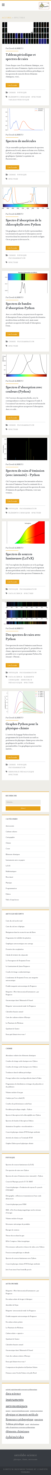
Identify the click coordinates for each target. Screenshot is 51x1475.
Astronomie (10, 826)
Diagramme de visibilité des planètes (18, 938)
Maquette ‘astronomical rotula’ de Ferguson (21, 1006)
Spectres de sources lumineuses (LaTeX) (25, 532)
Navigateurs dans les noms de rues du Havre (21, 932)
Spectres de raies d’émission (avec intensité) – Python (25, 449)
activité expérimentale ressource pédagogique (21, 1389)
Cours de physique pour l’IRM (16, 1204)
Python (8, 894)
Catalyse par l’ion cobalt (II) (15, 1098)
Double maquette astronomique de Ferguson (21, 986)
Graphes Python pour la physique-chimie (25, 702)
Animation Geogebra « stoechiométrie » (20, 1126)
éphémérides (15, 1437)
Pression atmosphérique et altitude (18, 1253)
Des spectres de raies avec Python (25, 613)
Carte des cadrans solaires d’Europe (18, 1017)
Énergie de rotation (12, 1230)
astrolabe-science (25, 1455)
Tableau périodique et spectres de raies (25, 33)
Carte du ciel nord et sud (14, 921)
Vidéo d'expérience (12, 900)
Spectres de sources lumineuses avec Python (21, 1258)
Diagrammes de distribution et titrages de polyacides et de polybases (24, 1085)
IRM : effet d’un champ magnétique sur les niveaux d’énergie (23, 1211)
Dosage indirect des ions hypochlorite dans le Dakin (23, 1078)
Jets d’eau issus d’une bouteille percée (19, 1270)
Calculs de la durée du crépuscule (17, 955)
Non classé (9, 877)
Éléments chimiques (13, 854)
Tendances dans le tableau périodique (18, 1072)
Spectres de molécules (25, 119)
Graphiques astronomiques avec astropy (19, 944)
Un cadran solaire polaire (14, 1322)
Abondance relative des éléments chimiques (21, 1056)
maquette (8, 1411)
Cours (8, 849)
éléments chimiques (19, 97)
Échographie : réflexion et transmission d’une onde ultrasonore (23, 1197)
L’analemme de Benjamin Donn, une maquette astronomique (22, 979)
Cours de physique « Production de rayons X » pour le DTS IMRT (24, 1188)
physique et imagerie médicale (22, 1414)
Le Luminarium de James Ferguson (18, 966)
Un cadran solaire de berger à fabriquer (19, 1299)
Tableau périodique (19, 100)
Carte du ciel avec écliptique (15, 927)
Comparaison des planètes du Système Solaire (21, 1367)
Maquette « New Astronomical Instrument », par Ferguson (22, 993)
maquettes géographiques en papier (20, 1411)
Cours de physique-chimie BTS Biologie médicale (23, 1132)
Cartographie (10, 837)
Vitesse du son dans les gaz (15, 1236)
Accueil (7, 18)
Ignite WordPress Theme (18, 1469)
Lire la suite (13, 85)
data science (15, 593)
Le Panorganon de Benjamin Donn (18, 961)
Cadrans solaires (11, 832)
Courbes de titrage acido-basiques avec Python (21, 1061)
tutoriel (27, 1424)
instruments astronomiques (16, 1402)
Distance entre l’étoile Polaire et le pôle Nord (21, 1373)
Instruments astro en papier (15, 860)
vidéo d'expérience (34, 1424)
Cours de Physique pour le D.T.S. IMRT (19, 1182)
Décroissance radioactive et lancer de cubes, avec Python (25, 1247)
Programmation (17, 258)
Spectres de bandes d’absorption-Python (25, 282)
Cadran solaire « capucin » (15, 1333)
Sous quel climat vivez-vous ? (16, 1034)
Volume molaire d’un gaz (14, 1092)
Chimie (12, 93)
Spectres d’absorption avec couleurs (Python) (25, 365)
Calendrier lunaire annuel (14, 1012)
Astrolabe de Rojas (12, 1305)
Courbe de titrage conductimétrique (18, 972)
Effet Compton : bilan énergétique (18, 1241)
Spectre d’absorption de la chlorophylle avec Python (25, 198)
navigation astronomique (36, 1411)
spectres (36, 97)
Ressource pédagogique (21, 772)
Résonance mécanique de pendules (18, 1224)
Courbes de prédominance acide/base (19, 1104)
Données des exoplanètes (15, 949)
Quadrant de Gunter (12, 1029)
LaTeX (8, 866)
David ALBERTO (16, 48)
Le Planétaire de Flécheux (14, 1023)
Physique (22, 93)
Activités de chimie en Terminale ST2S (19, 1138)
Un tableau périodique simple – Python (19, 1109)
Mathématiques (11, 871)
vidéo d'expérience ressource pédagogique (20, 1427)
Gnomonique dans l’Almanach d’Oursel (19, 1000)
